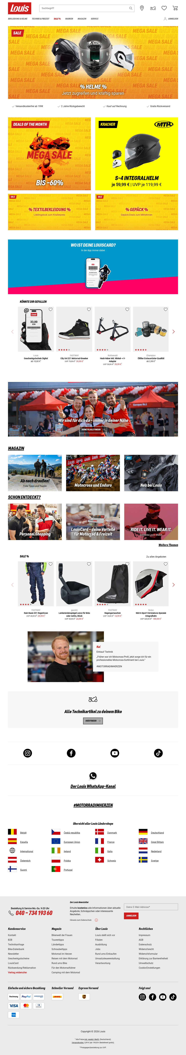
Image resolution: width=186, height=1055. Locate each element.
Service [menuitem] (94, 19)
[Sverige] (143, 860)
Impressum (144, 935)
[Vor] (173, 332)
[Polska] (56, 860)
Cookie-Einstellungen (149, 967)
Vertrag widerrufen (17, 972)
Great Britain (157, 842)
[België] (12, 832)
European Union (72, 842)
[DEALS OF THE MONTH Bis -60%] (49, 153)
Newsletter (13, 953)
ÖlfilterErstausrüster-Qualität (151, 358)
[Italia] (99, 850)
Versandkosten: (78, 1043)
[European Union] (56, 841)
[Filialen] (142, 8)
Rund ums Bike (59, 963)
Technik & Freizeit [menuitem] (40, 19)
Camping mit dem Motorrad (66, 972)
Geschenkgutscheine (18, 958)
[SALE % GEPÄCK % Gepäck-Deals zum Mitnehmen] (136, 212)
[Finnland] (12, 869)
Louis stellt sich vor (105, 935)
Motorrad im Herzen (62, 953)
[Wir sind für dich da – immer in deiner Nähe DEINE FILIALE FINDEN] (93, 409)
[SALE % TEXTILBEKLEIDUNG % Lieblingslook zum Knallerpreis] (49, 212)
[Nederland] (143, 850)
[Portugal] (56, 869)
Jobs (97, 949)
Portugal (68, 870)
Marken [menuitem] (69, 19)
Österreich (25, 860)
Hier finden (90, 721)
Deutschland (157, 832)
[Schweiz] (99, 860)
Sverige (155, 860)
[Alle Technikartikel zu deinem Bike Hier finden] (93, 709)
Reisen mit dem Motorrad (64, 958)
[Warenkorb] (175, 8)
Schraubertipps (59, 949)
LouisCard (13, 963)
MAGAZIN (16, 448)
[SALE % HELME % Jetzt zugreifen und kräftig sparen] (93, 62)
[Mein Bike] (153, 8)
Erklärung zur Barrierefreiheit (153, 958)
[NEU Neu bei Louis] (151, 473)
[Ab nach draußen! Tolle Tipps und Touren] (35, 473)
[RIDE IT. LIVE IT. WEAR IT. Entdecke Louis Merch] (151, 522)
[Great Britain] (143, 841)
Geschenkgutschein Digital (36, 358)
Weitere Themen (168, 545)
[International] (12, 850)
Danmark (112, 832)
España (24, 842)
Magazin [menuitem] (82, 19)
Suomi (23, 870)
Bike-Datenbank (16, 949)
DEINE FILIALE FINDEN (91, 429)
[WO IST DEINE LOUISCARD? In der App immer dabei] (93, 266)
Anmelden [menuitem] (173, 19)
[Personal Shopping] (35, 522)
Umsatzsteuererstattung (107, 958)
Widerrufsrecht (146, 949)
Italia (109, 851)
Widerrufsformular (148, 953)
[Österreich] (12, 860)
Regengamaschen (112, 613)
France (110, 842)
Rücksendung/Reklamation (22, 967)
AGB (141, 939)
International (26, 851)
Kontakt (12, 935)
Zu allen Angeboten (156, 556)
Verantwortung (102, 963)
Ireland (67, 851)
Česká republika (72, 832)
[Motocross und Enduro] (93, 473)
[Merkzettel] (164, 8)
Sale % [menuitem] (57, 19)
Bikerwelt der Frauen (62, 935)
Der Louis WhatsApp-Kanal (93, 786)
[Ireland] (56, 850)
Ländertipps (58, 944)
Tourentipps (58, 939)
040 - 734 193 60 (34, 913)
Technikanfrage (16, 944)
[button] (131, 8)
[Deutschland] (143, 832)
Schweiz (111, 860)
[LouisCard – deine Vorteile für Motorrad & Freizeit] (93, 522)
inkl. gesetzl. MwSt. (91, 1039)
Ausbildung (101, 944)
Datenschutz (145, 944)
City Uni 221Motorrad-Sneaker (74, 358)
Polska (67, 860)
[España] (12, 841)
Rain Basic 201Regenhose (36, 613)
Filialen (99, 939)
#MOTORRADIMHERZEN (93, 805)
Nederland (156, 851)
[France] (99, 841)
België (23, 832)
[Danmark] (99, 832)
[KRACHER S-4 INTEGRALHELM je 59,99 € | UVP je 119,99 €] (136, 153)
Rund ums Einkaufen (106, 953)
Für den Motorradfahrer (63, 967)
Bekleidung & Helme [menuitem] (17, 19)
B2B (10, 939)
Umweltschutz (146, 963)
